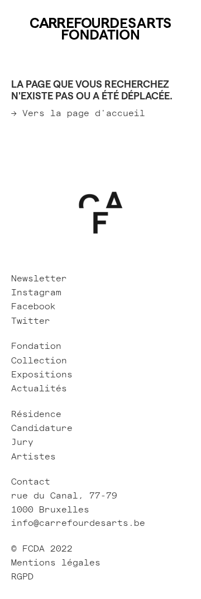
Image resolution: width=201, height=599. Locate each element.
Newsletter (39, 278)
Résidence (36, 414)
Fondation (36, 346)
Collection (39, 360)
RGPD (25, 576)
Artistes (33, 456)
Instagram (36, 292)
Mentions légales (55, 562)
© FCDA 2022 (42, 548)
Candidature (42, 428)
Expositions (42, 374)
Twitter (30, 321)
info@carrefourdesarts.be (78, 523)
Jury (22, 442)
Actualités (39, 388)
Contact (30, 481)
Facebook (33, 306)
